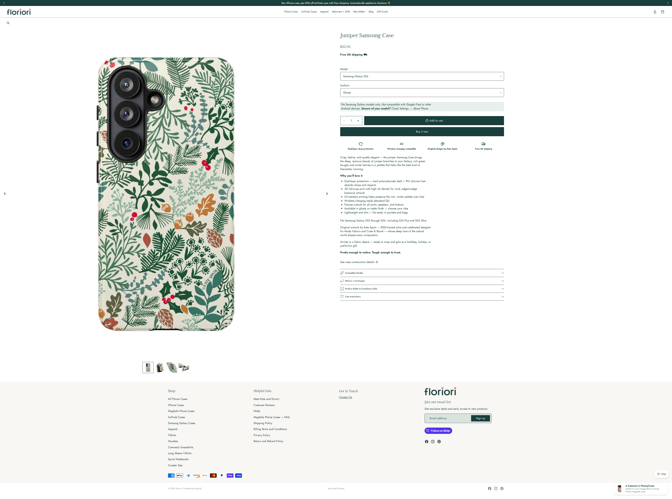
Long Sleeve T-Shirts (179, 453)
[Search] (8, 23)
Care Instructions (352, 296)
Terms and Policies (336, 488)
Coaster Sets (175, 465)
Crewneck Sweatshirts (180, 447)
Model (344, 69)
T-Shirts (172, 435)
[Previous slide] (4, 194)
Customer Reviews (264, 405)
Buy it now (422, 132)
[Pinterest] (439, 441)
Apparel (172, 429)
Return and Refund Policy (268, 441)
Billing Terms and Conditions (270, 429)
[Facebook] (427, 441)
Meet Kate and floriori (266, 399)
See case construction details (357, 262)
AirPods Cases (176, 417)
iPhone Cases (176, 405)
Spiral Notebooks (178, 459)
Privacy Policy (262, 435)
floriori (179, 488)
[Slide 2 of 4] (160, 367)
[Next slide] (328, 194)
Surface (344, 85)
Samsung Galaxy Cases (181, 423)
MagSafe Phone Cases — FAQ (272, 417)
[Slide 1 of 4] (148, 367)
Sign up (480, 418)
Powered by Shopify (192, 488)
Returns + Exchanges (355, 280)
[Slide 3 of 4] (172, 367)
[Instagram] (433, 441)
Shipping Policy (263, 423)
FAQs (257, 411)
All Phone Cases (177, 399)
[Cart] (662, 12)
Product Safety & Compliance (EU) (361, 288)
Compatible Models (354, 273)
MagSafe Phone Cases (181, 411)
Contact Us (345, 397)
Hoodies (173, 441)
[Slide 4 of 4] (183, 367)
